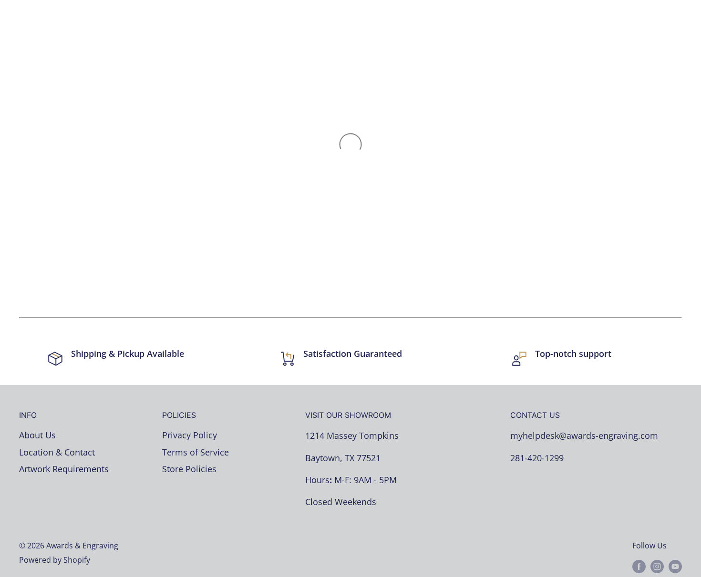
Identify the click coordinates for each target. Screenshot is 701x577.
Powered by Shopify (54, 560)
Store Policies (189, 469)
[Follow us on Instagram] (657, 566)
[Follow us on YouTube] (675, 566)
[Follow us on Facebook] (639, 566)
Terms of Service (195, 452)
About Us (37, 435)
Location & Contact (57, 452)
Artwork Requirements (64, 469)
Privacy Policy (189, 435)
